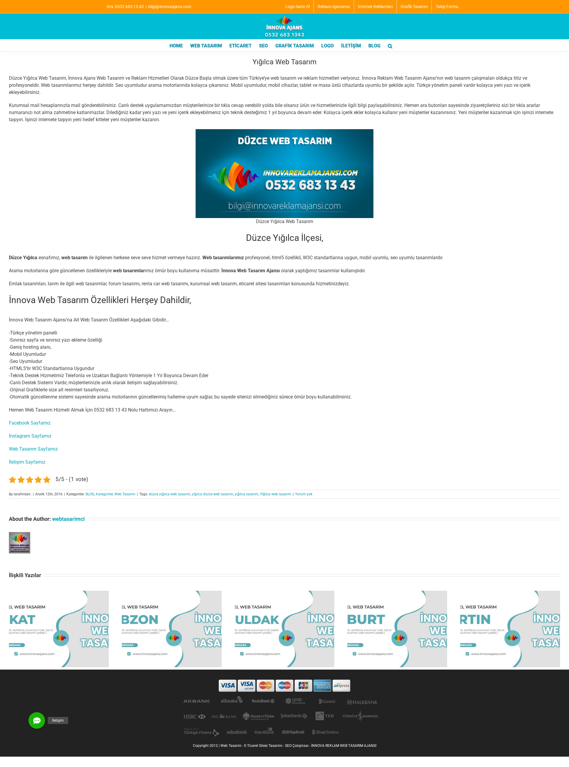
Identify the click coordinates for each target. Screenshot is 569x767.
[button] (390, 45)
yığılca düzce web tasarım (212, 494)
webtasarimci (68, 519)
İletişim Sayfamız (27, 462)
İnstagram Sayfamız (30, 436)
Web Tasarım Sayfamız (33, 449)
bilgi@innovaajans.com (169, 6)
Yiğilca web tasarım (275, 494)
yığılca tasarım (246, 494)
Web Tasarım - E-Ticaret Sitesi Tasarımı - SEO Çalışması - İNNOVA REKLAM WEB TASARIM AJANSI (298, 746)
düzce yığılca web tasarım (169, 494)
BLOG (90, 494)
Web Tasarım (124, 494)
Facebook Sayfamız (30, 423)
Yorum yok (303, 494)
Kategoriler (104, 494)
